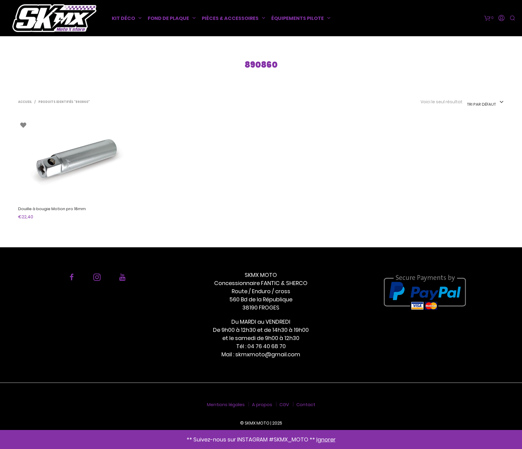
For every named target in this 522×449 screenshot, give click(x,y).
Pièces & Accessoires (230, 18)
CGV (284, 404)
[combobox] (485, 102)
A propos (262, 404)
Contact (305, 404)
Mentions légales (226, 404)
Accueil (25, 102)
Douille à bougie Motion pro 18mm (52, 209)
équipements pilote (297, 18)
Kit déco (123, 18)
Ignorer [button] (326, 439)
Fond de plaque (168, 18)
